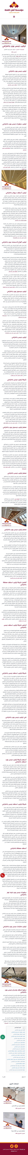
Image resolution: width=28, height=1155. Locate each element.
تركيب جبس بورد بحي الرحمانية (12, 333)
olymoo (12, 1151)
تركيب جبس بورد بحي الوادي (17, 375)
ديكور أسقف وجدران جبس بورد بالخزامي (17, 1070)
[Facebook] (16, 1146)
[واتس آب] (2, 1037)
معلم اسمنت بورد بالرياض (20, 220)
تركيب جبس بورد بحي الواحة (9, 287)
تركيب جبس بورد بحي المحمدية (19, 237)
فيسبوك (6, 1023)
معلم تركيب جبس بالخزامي (19, 1046)
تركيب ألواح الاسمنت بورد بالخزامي (18, 1036)
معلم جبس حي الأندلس (18, 1106)
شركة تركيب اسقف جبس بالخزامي (18, 1055)
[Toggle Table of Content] (23, 1028)
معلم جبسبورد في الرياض (8, 102)
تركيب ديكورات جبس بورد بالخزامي (18, 1032)
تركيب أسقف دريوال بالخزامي (19, 1034)
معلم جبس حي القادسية (18, 1131)
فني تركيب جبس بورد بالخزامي (19, 1057)
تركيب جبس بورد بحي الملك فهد (10, 423)
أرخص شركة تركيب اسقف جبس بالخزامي (17, 1053)
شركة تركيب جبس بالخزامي (19, 1042)
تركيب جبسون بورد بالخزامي (19, 1038)
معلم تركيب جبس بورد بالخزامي (18, 1049)
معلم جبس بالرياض (13, 271)
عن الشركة (22, 1149)
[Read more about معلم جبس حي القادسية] (14, 1120)
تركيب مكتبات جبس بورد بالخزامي (18, 1067)
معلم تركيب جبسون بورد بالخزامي (18, 1044)
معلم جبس (16, 499)
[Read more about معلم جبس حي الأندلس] (14, 1095)
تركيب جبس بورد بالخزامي (20, 1030)
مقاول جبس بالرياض (12, 85)
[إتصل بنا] (2, 875)
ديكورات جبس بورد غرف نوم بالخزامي (17, 1065)
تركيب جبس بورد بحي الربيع (16, 578)
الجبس (23, 1108)
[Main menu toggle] (14, 16)
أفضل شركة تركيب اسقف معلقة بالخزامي (16, 1051)
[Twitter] (12, 1146)
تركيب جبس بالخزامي (21, 1040)
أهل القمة (18, 56)
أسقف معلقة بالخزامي (20, 1063)
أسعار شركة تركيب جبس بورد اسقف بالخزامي (16, 1059)
